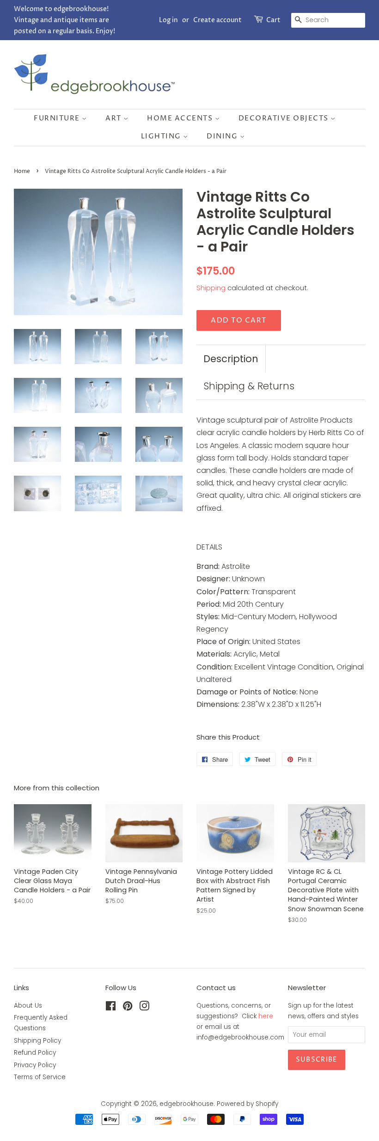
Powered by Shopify (247, 1103)
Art (114, 118)
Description (230, 358)
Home (22, 171)
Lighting (162, 136)
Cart (273, 20)
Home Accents (181, 118)
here (265, 1016)
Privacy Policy (35, 1065)
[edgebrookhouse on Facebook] (110, 1008)
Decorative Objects (284, 118)
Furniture (58, 118)
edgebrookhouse (186, 1103)
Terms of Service (40, 1077)
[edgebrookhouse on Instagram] (144, 1008)
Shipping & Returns (248, 386)
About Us (28, 1005)
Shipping (211, 288)
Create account (217, 20)
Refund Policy (35, 1052)
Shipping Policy (37, 1040)
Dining (223, 136)
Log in (168, 20)
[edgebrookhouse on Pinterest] (127, 1008)
